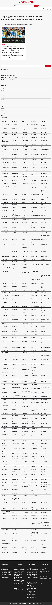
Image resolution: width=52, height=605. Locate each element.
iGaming (2, 99)
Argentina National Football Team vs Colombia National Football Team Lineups (13, 47)
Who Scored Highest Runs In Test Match (8, 72)
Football (3, 44)
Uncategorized (4, 117)
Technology (3, 113)
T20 (2, 110)
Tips (2, 115)
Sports (2, 108)
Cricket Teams (3, 90)
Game (2, 97)
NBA (2, 106)
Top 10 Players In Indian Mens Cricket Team (9, 79)
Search (2, 64)
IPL (1, 101)
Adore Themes (39, 603)
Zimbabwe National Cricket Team (7, 81)
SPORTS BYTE (26, 2)
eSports (2, 92)
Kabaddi (2, 104)
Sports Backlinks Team (7, 50)
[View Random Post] (41, 9)
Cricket (2, 88)
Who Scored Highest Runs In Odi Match (8, 75)
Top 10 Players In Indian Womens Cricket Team (9, 77)
